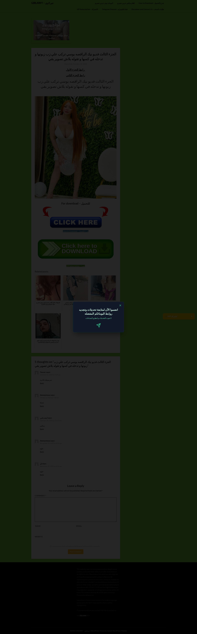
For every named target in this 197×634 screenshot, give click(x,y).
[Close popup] (120, 306)
